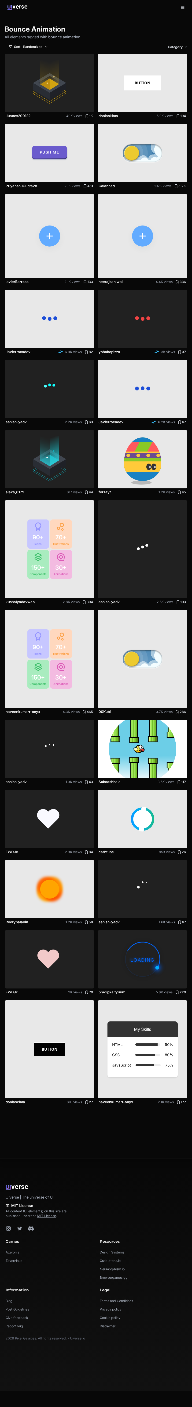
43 (91, 782)
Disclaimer (107, 1326)
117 (183, 782)
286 (183, 712)
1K (91, 116)
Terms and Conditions (116, 1301)
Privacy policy (110, 1309)
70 (91, 992)
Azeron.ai (13, 1252)
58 (91, 922)
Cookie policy (110, 1318)
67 (184, 422)
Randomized (28, 47)
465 (90, 712)
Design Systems (112, 1252)
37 (184, 352)
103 (183, 602)
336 (183, 282)
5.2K (182, 186)
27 (91, 1102)
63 (91, 422)
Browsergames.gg (114, 1277)
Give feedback (17, 1318)
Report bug (14, 1326)
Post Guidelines (17, 1309)
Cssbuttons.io (110, 1261)
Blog (9, 1301)
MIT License (46, 1216)
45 (184, 492)
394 (90, 602)
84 (91, 852)
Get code (82, 106)
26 (184, 852)
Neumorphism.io (112, 1269)
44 (91, 492)
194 (183, 116)
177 (183, 1102)
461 (90, 186)
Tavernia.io (14, 1261)
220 (183, 992)
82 (91, 352)
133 (90, 282)
